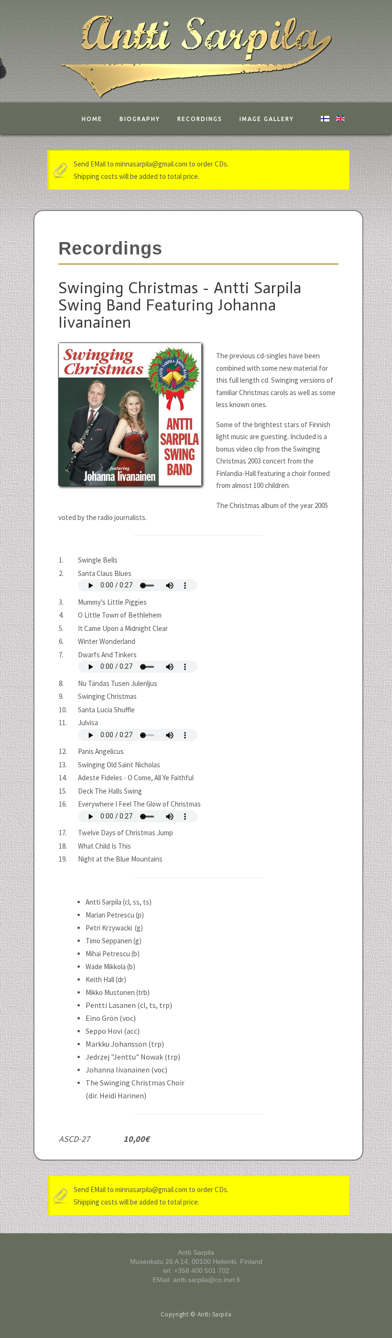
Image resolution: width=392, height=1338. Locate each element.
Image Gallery (267, 119)
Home (92, 119)
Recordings (199, 119)
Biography (140, 119)
